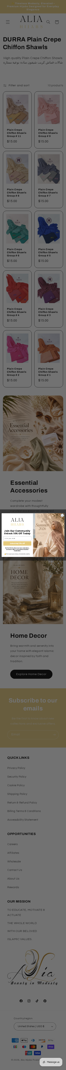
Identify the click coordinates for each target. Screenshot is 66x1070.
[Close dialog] (62, 515)
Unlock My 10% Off (17, 543)
